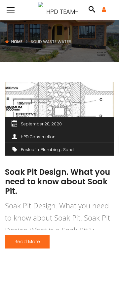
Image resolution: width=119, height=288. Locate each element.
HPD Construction (38, 137)
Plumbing (50, 149)
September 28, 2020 (41, 124)
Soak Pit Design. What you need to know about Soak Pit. (57, 181)
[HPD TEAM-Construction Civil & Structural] (59, 10)
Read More (27, 241)
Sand (68, 149)
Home (16, 41)
